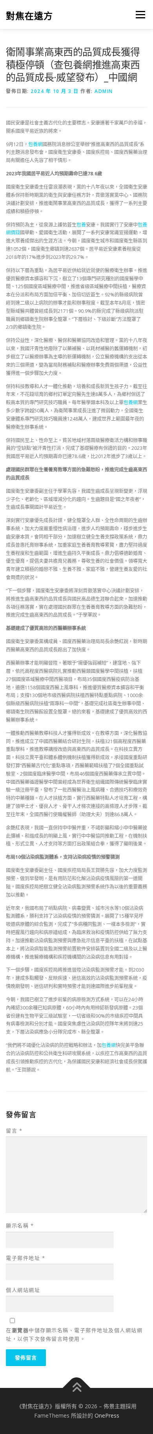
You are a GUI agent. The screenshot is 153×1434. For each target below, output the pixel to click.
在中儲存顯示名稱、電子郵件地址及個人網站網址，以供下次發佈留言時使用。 (74, 1334)
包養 (81, 224)
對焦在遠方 (29, 15)
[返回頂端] (77, 1388)
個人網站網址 (23, 1289)
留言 (14, 1130)
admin (104, 91)
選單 (138, 14)
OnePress (107, 1415)
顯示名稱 (20, 1225)
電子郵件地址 (25, 1257)
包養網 (35, 144)
